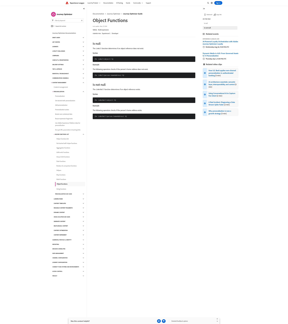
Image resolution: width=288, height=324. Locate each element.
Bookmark (209, 14)
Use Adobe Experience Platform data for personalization (67, 124)
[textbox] (67, 20)
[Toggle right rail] (203, 9)
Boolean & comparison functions (66, 166)
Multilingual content (61, 226)
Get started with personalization (65, 101)
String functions (61, 189)
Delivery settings (58, 64)
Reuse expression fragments (64, 119)
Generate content (59, 221)
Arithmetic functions (62, 152)
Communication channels (60, 78)
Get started (56, 42)
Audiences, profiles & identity (61, 240)
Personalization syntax (62, 110)
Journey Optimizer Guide (132, 14)
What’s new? (56, 37)
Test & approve (57, 69)
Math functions (61, 179)
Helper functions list (62, 134)
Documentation (98, 14)
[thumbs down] (164, 321)
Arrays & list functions (63, 157)
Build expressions (103, 30)
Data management (58, 253)
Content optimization (61, 230)
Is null (206, 23)
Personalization (59, 91)
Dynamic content (59, 212)
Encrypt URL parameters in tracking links (67, 130)
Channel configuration (60, 258)
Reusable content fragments (63, 208)
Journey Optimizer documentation (64, 33)
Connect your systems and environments (65, 267)
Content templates (60, 203)
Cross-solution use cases (62, 217)
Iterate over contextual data (63, 114)
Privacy (54, 276)
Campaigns (55, 55)
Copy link (219, 14)
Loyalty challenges (58, 51)
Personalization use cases (63, 194)
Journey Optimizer (113, 14)
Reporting (55, 244)
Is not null (207, 28)
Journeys (55, 46)
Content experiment (60, 235)
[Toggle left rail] (84, 9)
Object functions (62, 184)
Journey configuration (59, 262)
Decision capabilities (58, 249)
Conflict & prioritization (60, 60)
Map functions (60, 175)
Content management (59, 82)
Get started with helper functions (66, 143)
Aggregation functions (63, 148)
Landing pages (58, 199)
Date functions (60, 161)
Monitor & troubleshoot (60, 73)
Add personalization (61, 105)
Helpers (58, 170)
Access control (57, 271)
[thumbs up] (159, 321)
